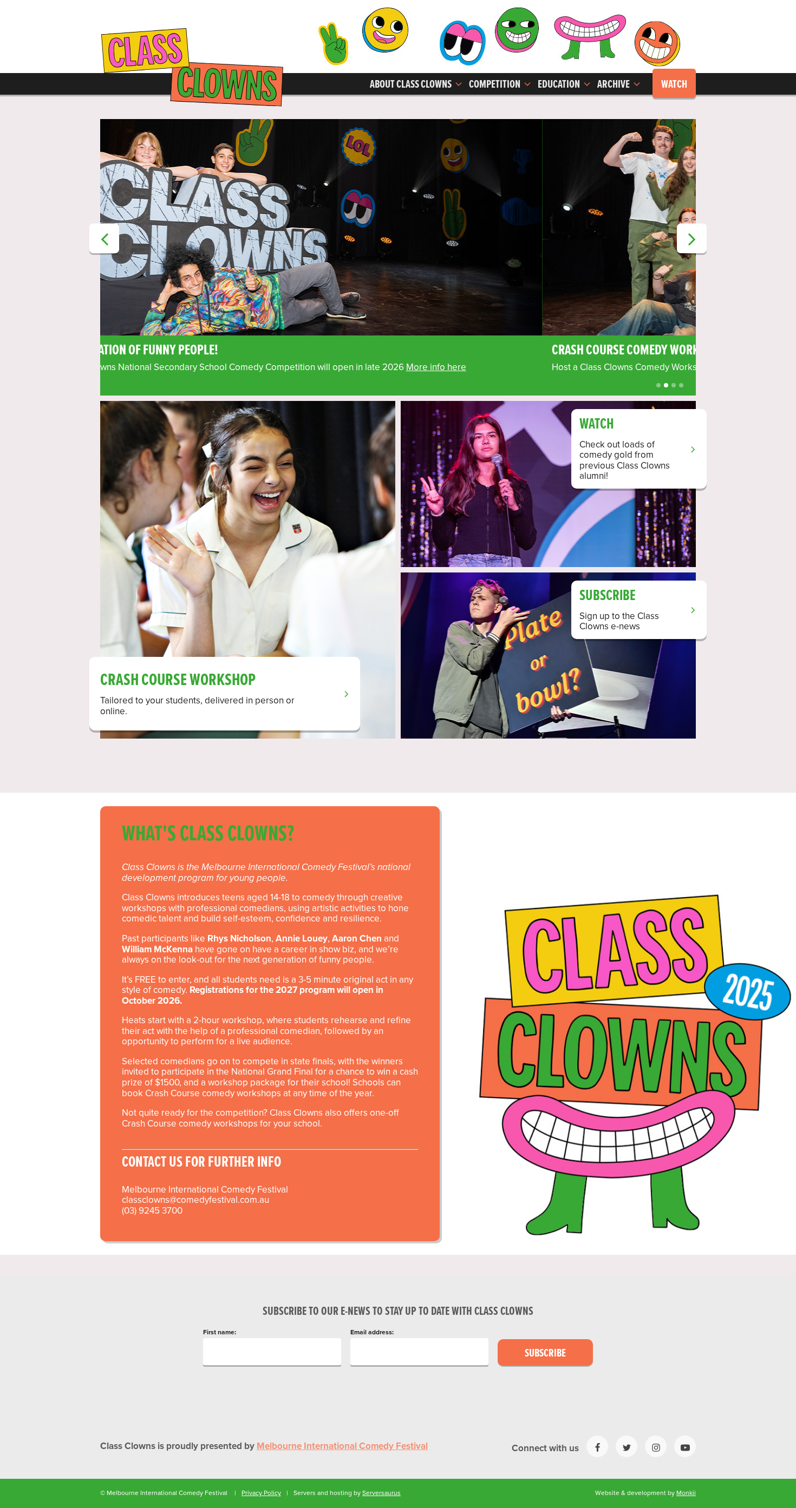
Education (560, 84)
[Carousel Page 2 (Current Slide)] (666, 385)
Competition (495, 84)
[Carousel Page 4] (681, 385)
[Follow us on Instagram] (656, 1446)
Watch (674, 84)
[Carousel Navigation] (398, 134)
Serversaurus (381, 1493)
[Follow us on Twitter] (626, 1446)
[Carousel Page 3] (673, 385)
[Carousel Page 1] (658, 385)
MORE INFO (357, 367)
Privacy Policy (261, 1493)
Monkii (686, 1493)
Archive (614, 84)
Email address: (372, 1332)
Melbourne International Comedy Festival (342, 1446)
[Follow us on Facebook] (597, 1446)
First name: (219, 1332)
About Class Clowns (411, 84)
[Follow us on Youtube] (685, 1446)
